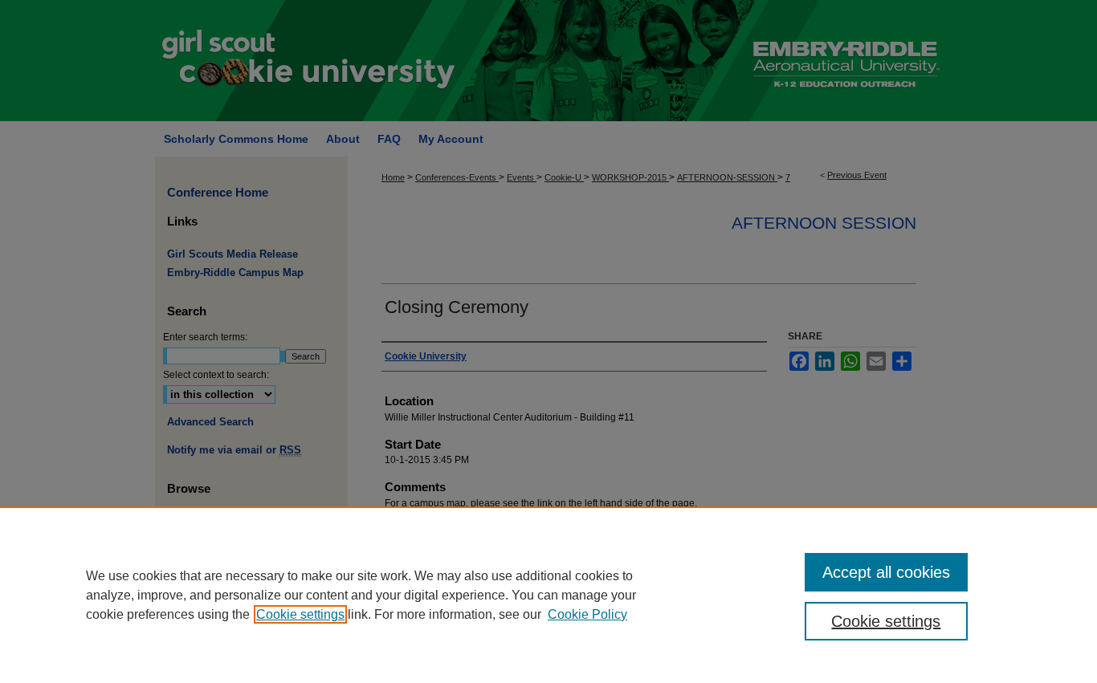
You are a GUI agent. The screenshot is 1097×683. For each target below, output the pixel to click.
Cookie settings (300, 614)
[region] (548, 594)
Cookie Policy (587, 614)
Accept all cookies (886, 572)
